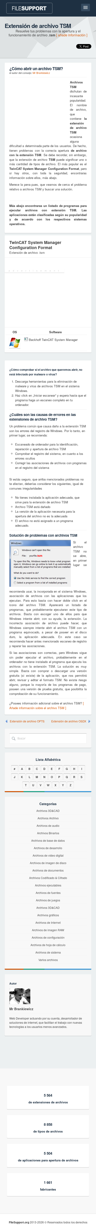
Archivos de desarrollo (48, 848)
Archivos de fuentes (48, 893)
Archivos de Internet (48, 922)
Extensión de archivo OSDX (68, 721)
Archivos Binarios (48, 833)
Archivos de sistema (48, 952)
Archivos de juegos (48, 900)
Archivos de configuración (48, 937)
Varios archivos (48, 960)
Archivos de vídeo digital (48, 855)
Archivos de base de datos (48, 840)
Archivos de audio (48, 825)
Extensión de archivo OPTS (27, 721)
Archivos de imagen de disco (48, 863)
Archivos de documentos (48, 870)
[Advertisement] (38, 109)
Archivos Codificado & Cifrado (48, 878)
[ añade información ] (71, 35)
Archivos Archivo (48, 818)
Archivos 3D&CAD (48, 811)
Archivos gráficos (48, 915)
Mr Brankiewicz (41, 73)
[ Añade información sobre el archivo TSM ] (46, 705)
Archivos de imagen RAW (48, 930)
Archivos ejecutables (48, 885)
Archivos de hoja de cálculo (48, 945)
